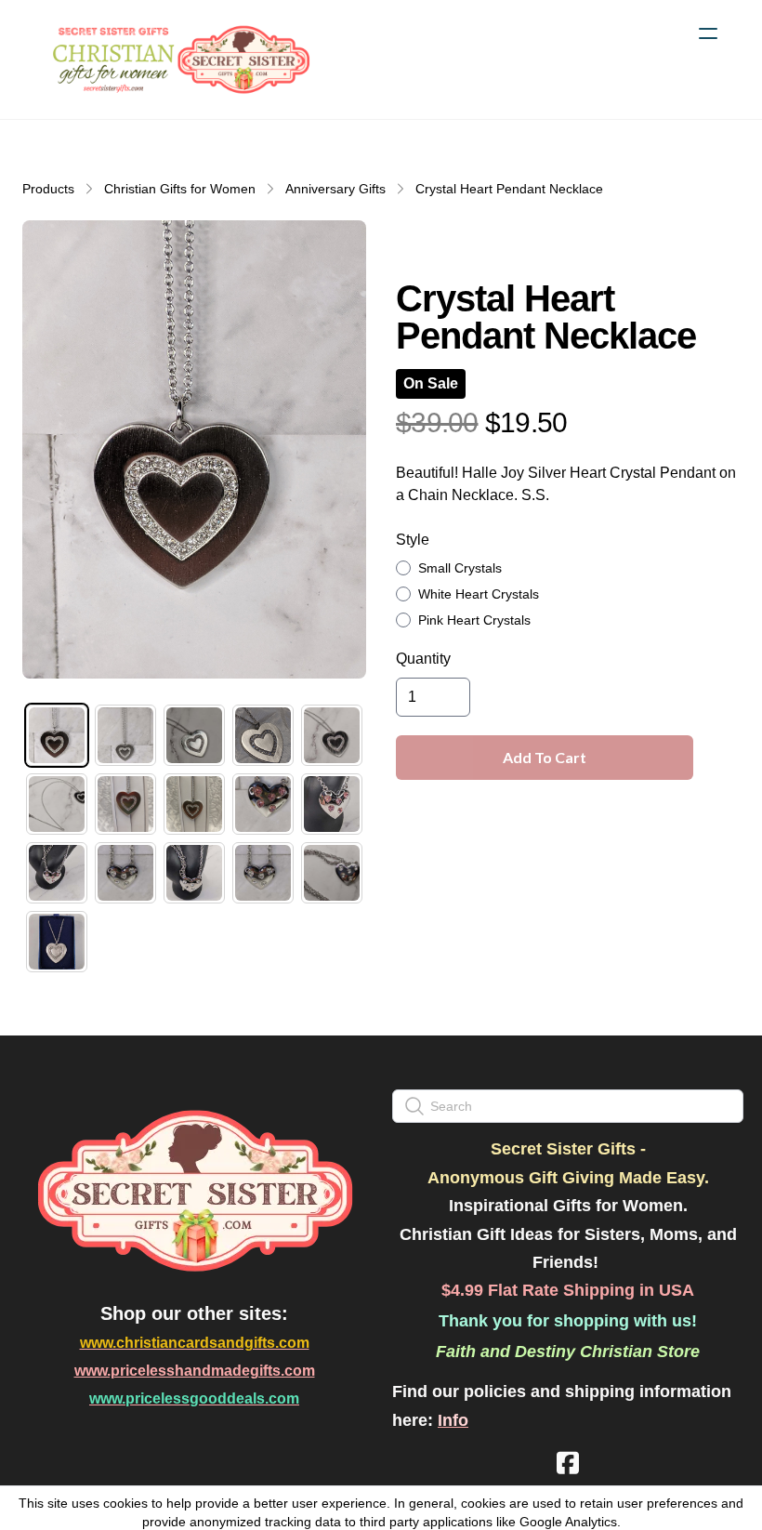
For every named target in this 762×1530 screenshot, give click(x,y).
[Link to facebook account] (568, 1462)
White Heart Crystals (478, 594)
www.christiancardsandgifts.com (194, 1343)
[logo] (178, 59)
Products (48, 188)
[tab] (56, 735)
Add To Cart (544, 757)
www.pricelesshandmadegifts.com (194, 1370)
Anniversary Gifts (335, 188)
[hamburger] (708, 33)
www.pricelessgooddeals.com (194, 1398)
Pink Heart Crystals (474, 620)
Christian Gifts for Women (180, 188)
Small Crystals (460, 568)
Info (453, 1420)
